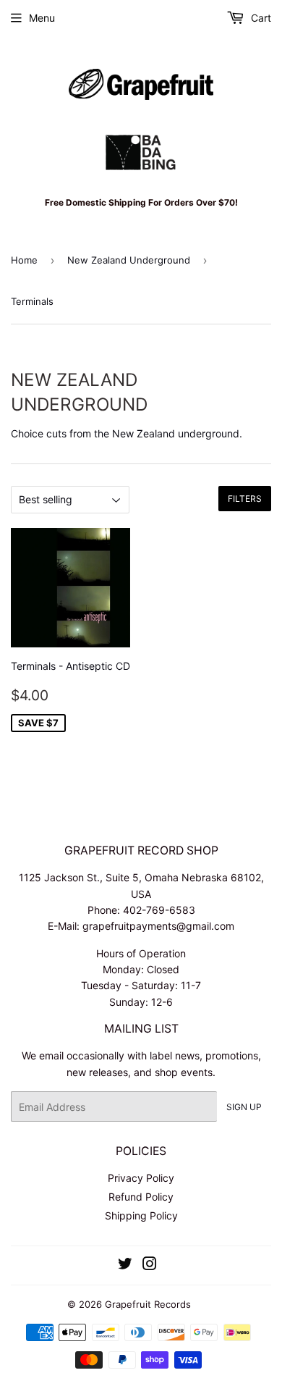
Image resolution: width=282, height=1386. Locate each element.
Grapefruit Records (148, 1304)
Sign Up (244, 1106)
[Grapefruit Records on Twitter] (125, 1265)
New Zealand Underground (128, 260)
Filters (245, 498)
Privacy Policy (141, 1178)
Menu (42, 18)
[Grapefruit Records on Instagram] (149, 1265)
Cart (259, 18)
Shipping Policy (141, 1215)
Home (24, 260)
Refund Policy (141, 1196)
